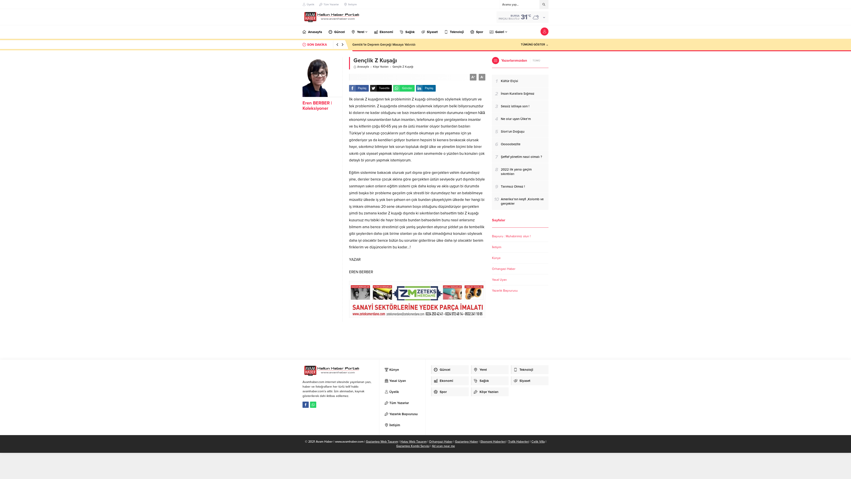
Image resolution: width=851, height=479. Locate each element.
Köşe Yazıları (380, 67)
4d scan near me (443, 446)
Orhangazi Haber (503, 269)
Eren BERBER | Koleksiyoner (317, 105)
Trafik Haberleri (518, 442)
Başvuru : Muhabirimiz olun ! (511, 236)
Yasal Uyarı (499, 280)
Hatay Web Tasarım (413, 442)
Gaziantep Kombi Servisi (412, 446)
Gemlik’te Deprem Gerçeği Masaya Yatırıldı (384, 45)
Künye (496, 258)
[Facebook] (306, 405)
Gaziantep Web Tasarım (382, 442)
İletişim (496, 247)
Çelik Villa (538, 442)
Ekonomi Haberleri (493, 442)
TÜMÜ (536, 60)
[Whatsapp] (313, 405)
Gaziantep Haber (466, 442)
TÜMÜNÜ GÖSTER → (534, 44)
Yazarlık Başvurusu (505, 291)
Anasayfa (363, 67)
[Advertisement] (394, 336)
